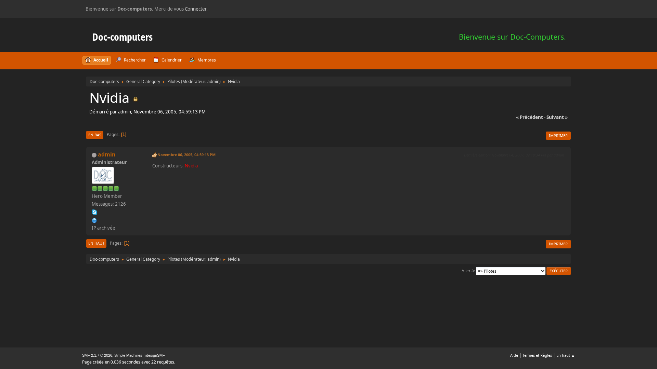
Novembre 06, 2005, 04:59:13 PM (186, 154)
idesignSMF (155, 355)
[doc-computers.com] (94, 220)
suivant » (557, 117)
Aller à (468, 271)
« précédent (529, 117)
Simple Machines (128, 355)
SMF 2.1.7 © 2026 (97, 355)
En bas (94, 134)
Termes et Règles (537, 355)
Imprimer (558, 135)
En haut (96, 243)
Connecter (195, 9)
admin (213, 81)
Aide (514, 355)
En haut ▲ (565, 355)
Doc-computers (122, 37)
